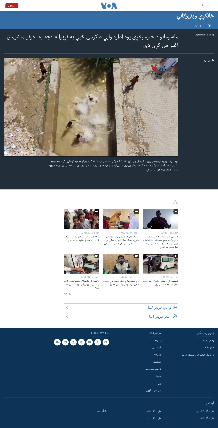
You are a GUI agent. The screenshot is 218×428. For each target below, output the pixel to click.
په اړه (198, 25)
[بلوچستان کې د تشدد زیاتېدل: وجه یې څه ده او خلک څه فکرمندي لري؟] (160, 264)
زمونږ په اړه (208, 340)
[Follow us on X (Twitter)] (97, 342)
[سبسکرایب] (57, 342)
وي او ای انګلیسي (205, 410)
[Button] (209, 61)
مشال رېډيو (101, 410)
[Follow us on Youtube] (89, 342)
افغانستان (156, 362)
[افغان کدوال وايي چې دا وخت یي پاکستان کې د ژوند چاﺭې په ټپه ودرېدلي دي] (81, 219)
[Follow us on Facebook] (106, 342)
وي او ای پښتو (153, 410)
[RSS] (73, 342)
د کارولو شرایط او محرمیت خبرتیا (198, 355)
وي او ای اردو (154, 418)
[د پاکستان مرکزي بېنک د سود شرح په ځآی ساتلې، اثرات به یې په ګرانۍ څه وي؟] (121, 264)
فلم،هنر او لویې (153, 390)
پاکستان (157, 355)
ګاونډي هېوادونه (153, 369)
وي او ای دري (207, 418)
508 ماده (209, 348)
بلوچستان (156, 348)
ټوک (209, 25)
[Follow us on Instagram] (81, 342)
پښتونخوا (157, 340)
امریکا (158, 376)
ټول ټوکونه (67, 294)
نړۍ (159, 383)
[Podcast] (65, 342)
